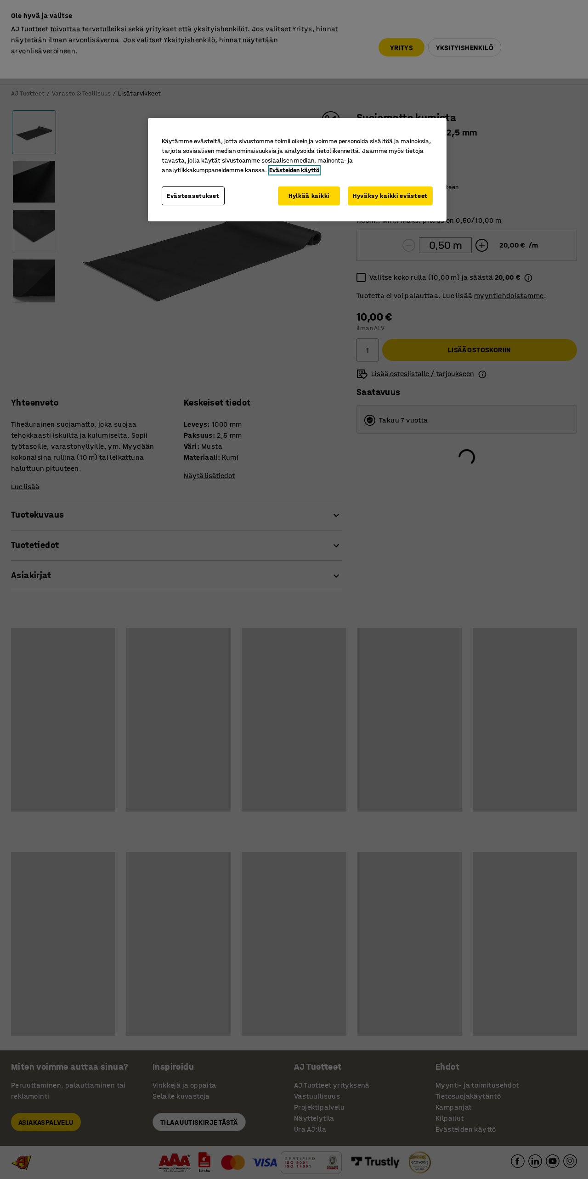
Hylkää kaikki (308, 196)
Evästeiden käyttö (294, 170)
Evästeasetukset (193, 196)
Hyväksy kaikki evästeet (390, 196)
